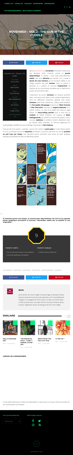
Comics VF (19, 3)
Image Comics (18, 270)
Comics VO (8, 3)
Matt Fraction (36, 270)
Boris (21, 39)
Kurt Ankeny (27, 270)
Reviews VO (41, 39)
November (58, 270)
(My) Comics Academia (32, 11)
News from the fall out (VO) (44, 340)
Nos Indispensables (12, 11)
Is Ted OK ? (60, 339)
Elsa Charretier (8, 270)
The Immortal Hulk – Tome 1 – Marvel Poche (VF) (26, 341)
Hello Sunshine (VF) (9, 340)
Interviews (38, 3)
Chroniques (49, 3)
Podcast (28, 3)
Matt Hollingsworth (47, 270)
